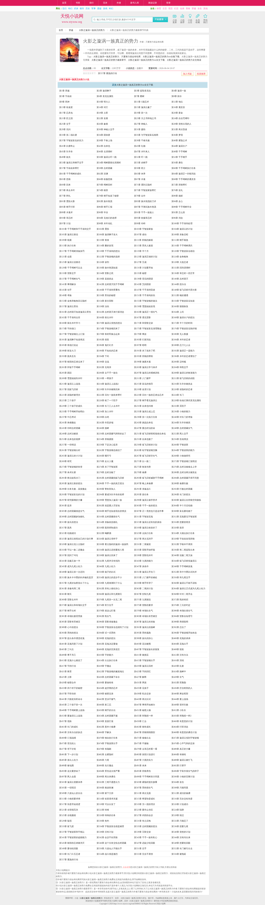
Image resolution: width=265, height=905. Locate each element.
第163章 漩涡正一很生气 (145, 312)
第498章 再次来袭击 (106, 776)
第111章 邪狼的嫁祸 (143, 240)
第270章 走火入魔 (105, 461)
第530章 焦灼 (103, 821)
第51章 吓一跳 (141, 157)
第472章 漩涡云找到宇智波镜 (185, 738)
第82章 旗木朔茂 (104, 201)
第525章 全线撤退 (67, 815)
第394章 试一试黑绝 (106, 633)
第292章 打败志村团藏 (181, 489)
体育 (159, 8)
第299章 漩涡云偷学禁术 (145, 500)
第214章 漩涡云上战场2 (108, 384)
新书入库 (134, 3)
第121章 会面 (65, 257)
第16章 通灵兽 (178, 107)
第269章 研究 (65, 461)
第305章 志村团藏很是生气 (71, 511)
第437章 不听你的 (67, 694)
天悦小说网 (71, 16)
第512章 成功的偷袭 (180, 793)
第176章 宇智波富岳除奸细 (184, 328)
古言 (165, 8)
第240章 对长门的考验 (181, 417)
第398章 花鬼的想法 (106, 638)
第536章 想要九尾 (179, 826)
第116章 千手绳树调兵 (181, 245)
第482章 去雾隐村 (105, 754)
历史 (88, 8)
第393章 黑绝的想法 (68, 633)
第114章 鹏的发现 (105, 245)
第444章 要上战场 (179, 699)
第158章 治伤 (103, 306)
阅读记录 (152, 3)
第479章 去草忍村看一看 (145, 749)
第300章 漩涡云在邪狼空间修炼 (186, 500)
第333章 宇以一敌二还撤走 (71, 550)
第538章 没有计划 (105, 832)
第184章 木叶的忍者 (180, 339)
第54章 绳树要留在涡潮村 (109, 162)
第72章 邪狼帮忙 (179, 185)
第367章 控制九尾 (142, 594)
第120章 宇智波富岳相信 (183, 251)
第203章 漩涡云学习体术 (145, 367)
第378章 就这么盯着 (106, 611)
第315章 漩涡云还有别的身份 (147, 522)
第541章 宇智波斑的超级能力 (73, 837)
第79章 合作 (139, 196)
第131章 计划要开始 (143, 268)
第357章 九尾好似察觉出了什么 (74, 583)
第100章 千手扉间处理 (181, 223)
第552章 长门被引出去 (181, 848)
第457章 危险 (65, 721)
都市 (82, 8)
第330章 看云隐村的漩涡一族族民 (112, 544)
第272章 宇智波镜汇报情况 (184, 461)
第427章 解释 (140, 677)
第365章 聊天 (65, 594)
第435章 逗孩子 (141, 688)
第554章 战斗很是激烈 (107, 854)
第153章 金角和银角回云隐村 (73, 301)
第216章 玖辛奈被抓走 (181, 384)
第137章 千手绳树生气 (69, 279)
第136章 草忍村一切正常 (183, 273)
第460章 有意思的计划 (181, 721)
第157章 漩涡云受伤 (68, 306)
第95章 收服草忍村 (143, 218)
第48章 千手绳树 (179, 151)
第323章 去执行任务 (143, 533)
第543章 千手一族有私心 (145, 837)
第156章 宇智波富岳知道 (183, 301)
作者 (119, 3)
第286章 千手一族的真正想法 (110, 483)
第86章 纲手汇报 (104, 207)
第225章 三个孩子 (67, 400)
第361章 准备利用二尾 (69, 588)
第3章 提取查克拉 (142, 91)
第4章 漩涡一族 (178, 91)
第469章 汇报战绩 (67, 738)
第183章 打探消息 (142, 339)
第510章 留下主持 (105, 793)
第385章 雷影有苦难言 (69, 622)
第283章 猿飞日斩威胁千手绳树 (149, 478)
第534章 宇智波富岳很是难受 (110, 826)
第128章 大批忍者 (179, 262)
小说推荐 (182, 21)
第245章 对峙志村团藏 (69, 428)
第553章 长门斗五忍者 (69, 854)
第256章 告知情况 (179, 439)
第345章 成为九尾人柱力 (70, 566)
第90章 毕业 (102, 212)
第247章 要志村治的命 (144, 428)
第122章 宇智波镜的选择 (108, 257)
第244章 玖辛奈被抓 (180, 422)
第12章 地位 (177, 102)
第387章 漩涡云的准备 (144, 622)
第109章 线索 (65, 240)
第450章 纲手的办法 (106, 710)
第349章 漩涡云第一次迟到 (71, 572)
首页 (64, 3)
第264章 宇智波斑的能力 (183, 450)
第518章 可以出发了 (106, 804)
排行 (91, 3)
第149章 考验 (65, 295)
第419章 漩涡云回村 (143, 666)
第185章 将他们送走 (68, 345)
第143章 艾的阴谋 (142, 284)
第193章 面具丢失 (67, 356)
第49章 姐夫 (65, 157)
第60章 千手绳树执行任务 (183, 168)
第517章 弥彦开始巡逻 (69, 804)
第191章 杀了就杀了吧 (144, 351)
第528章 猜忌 (177, 815)
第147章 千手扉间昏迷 (144, 290)
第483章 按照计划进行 (144, 754)
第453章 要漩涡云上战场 (70, 716)
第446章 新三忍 (104, 705)
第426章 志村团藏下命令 (108, 677)
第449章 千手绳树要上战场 (71, 710)
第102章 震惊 (103, 229)
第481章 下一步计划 (68, 754)
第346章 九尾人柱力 (106, 566)
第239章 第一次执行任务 (145, 417)
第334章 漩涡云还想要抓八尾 (110, 550)
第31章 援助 (139, 129)
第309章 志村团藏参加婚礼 (71, 516)
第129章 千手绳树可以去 (70, 268)
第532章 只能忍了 (179, 821)
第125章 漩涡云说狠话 (69, 262)
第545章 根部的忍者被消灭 (71, 843)
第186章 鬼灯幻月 (105, 345)
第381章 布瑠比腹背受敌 (70, 616)
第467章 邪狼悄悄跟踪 (144, 732)
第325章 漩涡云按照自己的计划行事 (76, 539)
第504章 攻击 (177, 782)
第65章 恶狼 (65, 179)
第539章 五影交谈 (142, 832)
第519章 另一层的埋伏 (144, 804)
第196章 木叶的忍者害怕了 (184, 356)
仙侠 (182, 8)
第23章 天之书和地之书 (145, 118)
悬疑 (99, 8)
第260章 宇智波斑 (179, 445)
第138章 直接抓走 (105, 279)
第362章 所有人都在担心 (108, 588)
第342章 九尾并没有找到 (108, 561)
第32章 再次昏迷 (179, 129)
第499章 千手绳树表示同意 (146, 776)
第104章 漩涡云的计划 (181, 229)
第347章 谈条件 (141, 566)
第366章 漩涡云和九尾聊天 (109, 594)
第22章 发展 (102, 118)
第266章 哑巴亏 (104, 456)
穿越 (194, 8)
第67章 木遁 (139, 179)
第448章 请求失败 (179, 705)
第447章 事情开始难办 (144, 705)
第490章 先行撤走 (105, 765)
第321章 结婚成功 (67, 533)
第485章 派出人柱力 (68, 760)
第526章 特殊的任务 (106, 815)
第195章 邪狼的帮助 (143, 356)
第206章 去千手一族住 (107, 373)
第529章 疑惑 (65, 821)
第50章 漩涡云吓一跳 (107, 157)
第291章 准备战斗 (142, 489)
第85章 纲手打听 (67, 207)
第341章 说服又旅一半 (69, 561)
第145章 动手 (65, 290)
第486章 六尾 (103, 760)
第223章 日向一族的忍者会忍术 (149, 395)
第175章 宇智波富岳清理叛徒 (147, 328)
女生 (200, 8)
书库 (78, 3)
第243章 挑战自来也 (143, 422)
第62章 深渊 (102, 174)
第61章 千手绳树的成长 (70, 174)
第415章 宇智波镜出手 (144, 660)
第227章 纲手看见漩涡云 (145, 400)
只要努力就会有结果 (131, 56)
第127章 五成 (140, 262)
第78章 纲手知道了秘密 (108, 196)
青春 (188, 8)
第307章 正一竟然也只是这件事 (149, 511)
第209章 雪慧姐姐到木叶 (70, 378)
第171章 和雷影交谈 (143, 323)
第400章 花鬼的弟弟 (180, 638)
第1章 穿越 (64, 91)
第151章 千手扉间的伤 (144, 295)
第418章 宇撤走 (104, 666)
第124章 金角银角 (179, 257)
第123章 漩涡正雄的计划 (145, 257)
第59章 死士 (139, 168)
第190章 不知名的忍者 (107, 351)
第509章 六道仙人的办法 (70, 793)
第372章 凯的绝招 (179, 599)
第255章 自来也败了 (143, 439)
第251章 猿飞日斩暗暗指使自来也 (150, 434)
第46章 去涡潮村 (104, 151)
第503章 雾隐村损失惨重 (145, 782)
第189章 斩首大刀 (67, 351)
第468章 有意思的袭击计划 (184, 732)
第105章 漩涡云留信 (68, 234)
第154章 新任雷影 (105, 301)
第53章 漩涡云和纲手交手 (71, 162)
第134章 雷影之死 (105, 273)
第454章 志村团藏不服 (107, 716)
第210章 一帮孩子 (105, 378)
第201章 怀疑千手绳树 (69, 367)
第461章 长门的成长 (68, 727)
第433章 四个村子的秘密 (70, 688)
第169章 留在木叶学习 (69, 323)
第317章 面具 (65, 528)
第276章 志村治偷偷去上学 (184, 467)
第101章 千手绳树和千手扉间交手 (75, 229)
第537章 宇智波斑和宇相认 (71, 832)
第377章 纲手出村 (67, 611)
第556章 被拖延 (178, 854)
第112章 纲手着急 (179, 240)
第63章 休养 (139, 174)
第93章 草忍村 (66, 218)
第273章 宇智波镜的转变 (70, 467)
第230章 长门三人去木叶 (108, 406)
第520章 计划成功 (179, 804)
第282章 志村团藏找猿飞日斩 (110, 478)
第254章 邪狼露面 (105, 439)
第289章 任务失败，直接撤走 (73, 489)
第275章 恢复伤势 (142, 467)
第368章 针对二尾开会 (181, 594)
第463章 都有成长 (142, 727)
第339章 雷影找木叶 (143, 555)
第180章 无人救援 (179, 334)
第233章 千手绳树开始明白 (71, 411)
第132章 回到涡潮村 (180, 268)
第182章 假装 (103, 339)
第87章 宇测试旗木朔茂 (145, 207)
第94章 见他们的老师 (107, 218)
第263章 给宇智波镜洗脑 (145, 450)
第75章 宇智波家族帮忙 (145, 190)
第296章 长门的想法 (180, 494)
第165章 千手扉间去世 (69, 317)
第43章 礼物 (139, 146)
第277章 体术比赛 (67, 472)
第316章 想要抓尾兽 (180, 522)
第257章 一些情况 (67, 445)
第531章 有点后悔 (142, 821)
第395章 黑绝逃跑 (142, 633)
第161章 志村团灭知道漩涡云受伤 (75, 312)
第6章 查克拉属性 (105, 96)
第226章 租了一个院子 (107, 400)
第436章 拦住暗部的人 (181, 688)
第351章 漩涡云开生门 (144, 572)
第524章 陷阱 (177, 810)
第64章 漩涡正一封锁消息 (183, 174)
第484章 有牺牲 (178, 754)
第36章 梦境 (177, 135)
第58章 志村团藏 (104, 168)
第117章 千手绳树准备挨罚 (71, 251)
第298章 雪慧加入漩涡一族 (109, 500)
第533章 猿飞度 (66, 826)
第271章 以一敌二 (142, 461)
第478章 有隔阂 (104, 749)
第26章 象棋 (102, 124)
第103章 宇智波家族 (143, 229)
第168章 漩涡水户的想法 (183, 317)
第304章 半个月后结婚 (181, 505)
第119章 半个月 (141, 251)
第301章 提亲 (65, 505)
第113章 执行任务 (67, 245)
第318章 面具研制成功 (107, 528)
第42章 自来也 (103, 146)
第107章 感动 (140, 234)
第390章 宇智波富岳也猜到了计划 (112, 627)
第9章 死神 (64, 102)
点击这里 (126, 867)
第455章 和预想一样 (143, 716)
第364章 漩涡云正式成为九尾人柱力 (188, 588)
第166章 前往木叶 (105, 317)
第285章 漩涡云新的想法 (70, 483)
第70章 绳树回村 (104, 185)
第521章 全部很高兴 (68, 810)
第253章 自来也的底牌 (69, 439)
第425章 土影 (65, 677)
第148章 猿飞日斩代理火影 (184, 290)
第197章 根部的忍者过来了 (71, 362)
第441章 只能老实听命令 (70, 699)
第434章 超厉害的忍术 (107, 688)
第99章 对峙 (139, 223)
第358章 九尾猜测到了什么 (109, 583)
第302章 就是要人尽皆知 (108, 505)
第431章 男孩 (140, 682)
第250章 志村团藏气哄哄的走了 (111, 434)
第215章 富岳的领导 (143, 384)
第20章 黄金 (177, 113)
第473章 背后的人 (67, 743)
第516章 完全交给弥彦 (181, 799)
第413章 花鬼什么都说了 (70, 660)
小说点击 (190, 21)
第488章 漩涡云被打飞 (181, 760)
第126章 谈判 (103, 262)
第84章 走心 (177, 201)
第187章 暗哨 (140, 345)
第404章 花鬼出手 (179, 644)
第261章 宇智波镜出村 (69, 450)
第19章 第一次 (141, 113)
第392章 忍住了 (178, 627)
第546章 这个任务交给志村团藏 (111, 843)
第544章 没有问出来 (180, 837)
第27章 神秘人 (141, 124)
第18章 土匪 (102, 113)
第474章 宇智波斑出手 (107, 743)
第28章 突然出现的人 (181, 124)
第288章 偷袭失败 (179, 483)
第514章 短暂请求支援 (107, 799)
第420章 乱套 (177, 666)
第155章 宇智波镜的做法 (145, 301)
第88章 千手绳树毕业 (181, 207)
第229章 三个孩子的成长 (70, 406)
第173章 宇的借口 (67, 328)
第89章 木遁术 (66, 212)
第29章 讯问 (65, 129)
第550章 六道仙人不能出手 (109, 848)
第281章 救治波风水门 (69, 478)
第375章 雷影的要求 (143, 605)
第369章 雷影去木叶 (68, 599)
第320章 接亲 (177, 528)
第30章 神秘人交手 (105, 129)
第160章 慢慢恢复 (179, 306)
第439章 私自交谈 (142, 694)
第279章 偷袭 (140, 472)
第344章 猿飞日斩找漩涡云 (184, 561)
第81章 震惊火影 (67, 201)
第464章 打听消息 (179, 727)
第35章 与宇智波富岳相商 (146, 135)
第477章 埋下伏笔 (67, 749)
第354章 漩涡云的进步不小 (109, 577)
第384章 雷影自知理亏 (181, 616)
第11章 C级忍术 (141, 102)
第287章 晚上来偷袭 (143, 483)
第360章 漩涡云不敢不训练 (184, 583)
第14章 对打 (102, 107)
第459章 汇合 (140, 721)
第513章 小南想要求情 (69, 799)
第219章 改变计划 (142, 389)
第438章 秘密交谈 (105, 694)
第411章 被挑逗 (141, 655)
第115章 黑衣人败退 (143, 245)
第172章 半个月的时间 (181, 323)
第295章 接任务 (141, 494)
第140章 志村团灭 (179, 279)
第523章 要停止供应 (143, 810)
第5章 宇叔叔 (65, 96)
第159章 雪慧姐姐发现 (144, 306)
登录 (168, 3)
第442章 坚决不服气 (106, 699)
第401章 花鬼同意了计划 (70, 644)
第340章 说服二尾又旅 (181, 555)
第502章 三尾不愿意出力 (108, 782)
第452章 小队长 (178, 710)
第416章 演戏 (177, 660)
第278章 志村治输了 (106, 472)
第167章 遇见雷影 (142, 317)
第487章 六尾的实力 (143, 760)
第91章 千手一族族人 (144, 212)
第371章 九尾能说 (142, 599)
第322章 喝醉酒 (104, 533)
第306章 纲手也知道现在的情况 (111, 511)
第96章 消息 (177, 218)
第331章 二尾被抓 (142, 544)
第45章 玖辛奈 (66, 151)
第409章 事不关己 (67, 655)
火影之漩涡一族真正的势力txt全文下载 (146, 60)
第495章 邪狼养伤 (142, 771)
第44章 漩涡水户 (179, 146)
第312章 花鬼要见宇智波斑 (184, 516)
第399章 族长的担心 (143, 638)
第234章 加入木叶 (105, 411)
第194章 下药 (103, 356)
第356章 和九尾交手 (180, 577)
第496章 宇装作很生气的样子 (185, 771)
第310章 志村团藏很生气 (108, 516)
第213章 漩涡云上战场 (69, 384)
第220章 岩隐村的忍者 (181, 389)
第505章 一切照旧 (67, 788)
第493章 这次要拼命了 (69, 771)
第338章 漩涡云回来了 (107, 555)
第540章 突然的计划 (180, 832)
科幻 (111, 8)
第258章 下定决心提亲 (107, 445)
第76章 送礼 (177, 190)
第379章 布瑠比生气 (143, 611)
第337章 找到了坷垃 (68, 555)
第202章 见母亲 (104, 367)
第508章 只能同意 (179, 788)
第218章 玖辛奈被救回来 (108, 389)
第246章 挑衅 (103, 428)
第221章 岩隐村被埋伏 (69, 395)
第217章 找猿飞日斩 (68, 389)
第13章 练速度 (66, 107)
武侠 (76, 8)
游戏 (105, 8)
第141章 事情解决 (67, 284)
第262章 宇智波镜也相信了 (109, 450)
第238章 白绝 (103, 417)
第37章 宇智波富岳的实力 (71, 140)
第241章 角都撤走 (67, 422)
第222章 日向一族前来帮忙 (109, 395)
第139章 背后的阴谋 (143, 279)
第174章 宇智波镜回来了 (108, 328)
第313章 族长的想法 (68, 522)
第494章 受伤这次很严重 (108, 771)
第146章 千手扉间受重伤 (108, 290)
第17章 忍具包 (66, 113)
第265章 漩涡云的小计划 (70, 456)
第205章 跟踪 (65, 373)
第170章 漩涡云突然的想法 (109, 323)
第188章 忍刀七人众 (180, 345)
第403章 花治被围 (142, 644)
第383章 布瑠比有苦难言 (145, 616)
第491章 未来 (140, 765)
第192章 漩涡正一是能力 (183, 351)
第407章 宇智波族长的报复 (146, 649)
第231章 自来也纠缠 (143, 406)
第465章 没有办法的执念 (70, 732)
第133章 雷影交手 (67, 273)
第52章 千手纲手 (179, 157)
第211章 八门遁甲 (142, 378)
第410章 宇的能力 (105, 655)
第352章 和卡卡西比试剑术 (184, 572)
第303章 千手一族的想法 (145, 505)
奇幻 (70, 8)
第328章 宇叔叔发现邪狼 (183, 539)
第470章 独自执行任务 (107, 738)
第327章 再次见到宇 (143, 539)
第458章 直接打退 (105, 721)
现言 (170, 8)
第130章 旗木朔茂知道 (107, 268)
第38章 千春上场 (104, 140)
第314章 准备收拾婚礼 (107, 522)
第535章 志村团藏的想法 (145, 826)
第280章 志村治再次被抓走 (184, 472)
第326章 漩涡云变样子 (107, 539)
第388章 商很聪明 (179, 622)
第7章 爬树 (139, 96)
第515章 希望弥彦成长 (144, 799)
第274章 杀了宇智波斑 (107, 467)
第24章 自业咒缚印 (180, 118)
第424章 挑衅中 (178, 671)
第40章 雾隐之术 (179, 140)
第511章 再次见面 (142, 793)
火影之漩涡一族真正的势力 (92, 30)
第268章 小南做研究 (180, 456)
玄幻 (64, 8)
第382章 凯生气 (104, 616)
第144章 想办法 (178, 284)
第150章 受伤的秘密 (106, 295)
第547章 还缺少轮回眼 (144, 843)
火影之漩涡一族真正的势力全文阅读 (184, 60)
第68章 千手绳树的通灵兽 (183, 179)
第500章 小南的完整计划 (183, 776)
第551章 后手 (140, 848)
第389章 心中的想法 (68, 627)
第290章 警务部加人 (106, 489)
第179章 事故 (140, 334)
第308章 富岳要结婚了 (181, 511)
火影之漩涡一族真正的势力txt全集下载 (161, 56)
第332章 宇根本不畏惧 (181, 544)
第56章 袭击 (177, 162)
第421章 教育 (65, 671)
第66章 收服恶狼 (104, 179)
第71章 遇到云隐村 (143, 185)
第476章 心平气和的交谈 (183, 743)
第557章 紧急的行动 (107, 73)
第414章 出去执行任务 (107, 660)
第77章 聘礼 (65, 196)
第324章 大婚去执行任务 (183, 533)
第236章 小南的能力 (180, 411)
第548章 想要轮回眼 (180, 843)
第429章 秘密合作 (67, 682)
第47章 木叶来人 (142, 151)
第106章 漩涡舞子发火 (107, 234)
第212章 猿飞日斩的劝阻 (183, 378)
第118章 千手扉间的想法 (108, 251)
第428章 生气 (177, 677)
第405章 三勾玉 (66, 649)
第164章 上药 (177, 312)
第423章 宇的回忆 (142, 671)
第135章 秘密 (140, 273)
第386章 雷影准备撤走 (107, 622)
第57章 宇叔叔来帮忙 (69, 168)
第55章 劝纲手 (141, 162)
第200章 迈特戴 (178, 362)
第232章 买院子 (178, 406)
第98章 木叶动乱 (104, 223)
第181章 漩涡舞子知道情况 (71, 339)
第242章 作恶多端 (105, 422)
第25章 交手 (65, 124)
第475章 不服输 (141, 743)
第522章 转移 (103, 810)
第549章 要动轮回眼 (68, 848)
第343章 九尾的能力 (143, 561)
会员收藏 (198, 21)
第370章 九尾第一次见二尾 (109, 599)
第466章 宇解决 (104, 732)
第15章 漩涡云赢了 (143, 107)
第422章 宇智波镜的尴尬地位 (110, 671)
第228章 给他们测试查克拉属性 (186, 400)
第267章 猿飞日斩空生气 (145, 456)
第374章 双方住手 (105, 605)
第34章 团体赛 (103, 135)
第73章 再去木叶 (67, 190)
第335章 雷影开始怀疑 (144, 550)
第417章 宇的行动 (67, 666)
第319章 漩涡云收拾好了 (145, 528)
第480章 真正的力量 (180, 749)
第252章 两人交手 (179, 434)
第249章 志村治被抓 (68, 434)
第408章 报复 (177, 649)
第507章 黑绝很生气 (143, 788)
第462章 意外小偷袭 (106, 727)
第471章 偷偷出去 (142, 738)
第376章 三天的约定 (180, 605)
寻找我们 (205, 21)
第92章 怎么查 (178, 212)
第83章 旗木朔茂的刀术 (145, 201)
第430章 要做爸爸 (105, 682)
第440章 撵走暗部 (179, 694)
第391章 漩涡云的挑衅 (144, 627)
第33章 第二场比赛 (68, 135)
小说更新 (175, 21)
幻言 (176, 8)
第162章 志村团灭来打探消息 (110, 312)
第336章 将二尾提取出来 (183, 550)
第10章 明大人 (103, 102)
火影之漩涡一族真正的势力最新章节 (109, 60)
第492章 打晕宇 (178, 765)
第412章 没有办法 (179, 655)
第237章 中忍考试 (67, 417)
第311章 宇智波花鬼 (143, 516)
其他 (205, 8)
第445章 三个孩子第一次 (70, 705)
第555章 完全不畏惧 (143, 854)
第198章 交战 (103, 362)
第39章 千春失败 (142, 140)
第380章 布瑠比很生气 (181, 611)
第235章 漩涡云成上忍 (144, 411)
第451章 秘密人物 (142, 710)
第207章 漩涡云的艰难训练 (146, 373)
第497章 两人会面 (67, 776)
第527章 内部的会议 (143, 815)
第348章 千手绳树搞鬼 (181, 566)
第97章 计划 (65, 223)
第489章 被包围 (66, 765)
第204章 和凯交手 (179, 367)
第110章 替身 (103, 240)
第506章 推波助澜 (105, 788)
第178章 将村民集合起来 (108, 334)
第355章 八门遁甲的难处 (145, 577)
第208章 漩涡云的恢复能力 (184, 373)
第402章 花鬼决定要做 (107, 644)
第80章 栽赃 (177, 196)
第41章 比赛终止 (67, 146)
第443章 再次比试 (142, 699)
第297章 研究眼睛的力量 (70, 500)
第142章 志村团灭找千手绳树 (110, 284)
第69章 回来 (65, 185)
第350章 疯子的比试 (106, 572)
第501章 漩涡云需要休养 (70, 782)
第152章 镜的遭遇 (179, 295)
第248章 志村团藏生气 (181, 428)
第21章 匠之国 (66, 118)
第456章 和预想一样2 (181, 716)
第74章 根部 (102, 190)
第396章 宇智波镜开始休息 (184, 633)
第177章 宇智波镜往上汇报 (71, 334)
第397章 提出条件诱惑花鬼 (71, 638)
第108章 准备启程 (179, 234)
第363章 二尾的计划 (143, 588)
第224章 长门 (177, 395)
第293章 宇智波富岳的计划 (71, 494)
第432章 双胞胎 (178, 682)
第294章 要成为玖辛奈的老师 (110, 494)
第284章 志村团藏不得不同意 (185, 478)
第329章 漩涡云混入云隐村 (71, 544)
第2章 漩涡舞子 (104, 91)
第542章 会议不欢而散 (107, 837)
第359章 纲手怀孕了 (143, 583)
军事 (93, 8)
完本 (105, 3)
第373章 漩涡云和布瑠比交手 (73, 605)
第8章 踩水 (176, 96)
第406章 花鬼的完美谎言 (108, 649)
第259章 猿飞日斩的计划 (145, 445)
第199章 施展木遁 (142, 362)
